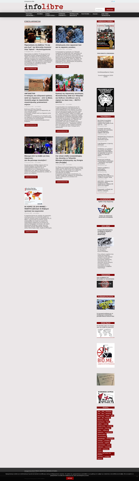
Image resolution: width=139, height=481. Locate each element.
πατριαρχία (108, 446)
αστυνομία (109, 426)
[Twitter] (114, 1)
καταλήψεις (107, 440)
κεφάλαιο (107, 442)
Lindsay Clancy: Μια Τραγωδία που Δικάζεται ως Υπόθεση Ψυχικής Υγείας (106, 176)
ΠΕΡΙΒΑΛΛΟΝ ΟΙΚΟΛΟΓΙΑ (74, 14)
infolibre (38, 51)
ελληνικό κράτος (102, 434)
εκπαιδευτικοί (108, 432)
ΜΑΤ (112, 415)
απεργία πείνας (101, 426)
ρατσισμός (100, 456)
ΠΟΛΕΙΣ (95, 14)
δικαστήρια (107, 428)
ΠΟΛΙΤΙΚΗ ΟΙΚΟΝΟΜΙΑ (29, 14)
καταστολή (100, 442)
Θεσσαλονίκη (101, 415)
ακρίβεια (100, 424)
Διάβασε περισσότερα (31, 68)
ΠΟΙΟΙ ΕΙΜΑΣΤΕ (101, 53)
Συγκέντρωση (101, 421)
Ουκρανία (107, 417)
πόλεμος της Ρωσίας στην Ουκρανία (104, 454)
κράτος (109, 444)
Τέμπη (107, 421)
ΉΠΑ (99, 411)
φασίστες (100, 458)
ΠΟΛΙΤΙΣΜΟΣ (85, 14)
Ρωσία (106, 419)
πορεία (99, 449)
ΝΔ (103, 417)
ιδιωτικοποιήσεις (102, 436)
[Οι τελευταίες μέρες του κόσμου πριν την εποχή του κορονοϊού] (105, 337)
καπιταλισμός (110, 438)
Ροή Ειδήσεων (106, 116)
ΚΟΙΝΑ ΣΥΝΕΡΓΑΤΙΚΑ (50, 14)
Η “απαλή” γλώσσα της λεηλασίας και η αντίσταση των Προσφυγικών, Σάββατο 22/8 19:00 (105, 130)
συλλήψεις (107, 456)
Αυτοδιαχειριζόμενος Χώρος (106, 72)
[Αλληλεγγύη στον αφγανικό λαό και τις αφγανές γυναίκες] (70, 35)
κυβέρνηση (100, 446)
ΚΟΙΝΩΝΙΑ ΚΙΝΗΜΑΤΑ (62, 14)
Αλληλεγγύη (109, 411)
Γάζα (99, 413)
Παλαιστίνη (100, 419)
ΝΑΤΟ (99, 417)
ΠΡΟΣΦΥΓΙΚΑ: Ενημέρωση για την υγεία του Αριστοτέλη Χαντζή (105, 138)
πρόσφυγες (106, 449)
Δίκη (103, 413)
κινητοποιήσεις (101, 444)
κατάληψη (100, 440)
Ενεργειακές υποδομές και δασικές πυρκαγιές (105, 190)
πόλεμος (100, 451)
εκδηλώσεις (100, 432)
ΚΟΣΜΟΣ (40, 14)
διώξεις (99, 430)
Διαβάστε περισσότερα (104, 267)
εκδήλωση (105, 430)
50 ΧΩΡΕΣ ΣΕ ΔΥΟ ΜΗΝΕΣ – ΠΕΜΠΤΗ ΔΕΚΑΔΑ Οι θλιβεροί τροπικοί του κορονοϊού (36, 209)
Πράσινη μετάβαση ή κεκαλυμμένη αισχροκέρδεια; (103, 169)
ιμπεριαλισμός (101, 438)
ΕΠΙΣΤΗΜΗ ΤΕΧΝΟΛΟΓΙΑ (106, 14)
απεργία (106, 424)
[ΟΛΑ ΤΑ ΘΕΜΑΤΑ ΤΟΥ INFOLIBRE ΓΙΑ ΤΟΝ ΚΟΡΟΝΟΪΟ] (105, 287)
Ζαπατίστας (108, 413)
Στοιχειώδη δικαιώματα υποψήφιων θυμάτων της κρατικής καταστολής (105, 232)
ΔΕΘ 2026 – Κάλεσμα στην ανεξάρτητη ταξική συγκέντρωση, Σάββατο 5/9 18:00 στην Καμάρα (105, 183)
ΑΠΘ (103, 411)
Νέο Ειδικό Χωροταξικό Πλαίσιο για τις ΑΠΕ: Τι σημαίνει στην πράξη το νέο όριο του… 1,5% (105, 122)
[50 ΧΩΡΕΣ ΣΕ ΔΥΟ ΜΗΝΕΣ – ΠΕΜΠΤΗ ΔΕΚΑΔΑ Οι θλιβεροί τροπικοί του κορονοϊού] (38, 196)
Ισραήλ (107, 415)
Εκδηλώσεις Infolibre (105, 21)
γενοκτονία (100, 428)
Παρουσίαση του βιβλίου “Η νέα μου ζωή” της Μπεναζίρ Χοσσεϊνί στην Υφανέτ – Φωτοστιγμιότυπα (37, 47)
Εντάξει (70, 478)
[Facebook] (112, 1)
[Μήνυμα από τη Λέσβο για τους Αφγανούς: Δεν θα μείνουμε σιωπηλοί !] (38, 146)
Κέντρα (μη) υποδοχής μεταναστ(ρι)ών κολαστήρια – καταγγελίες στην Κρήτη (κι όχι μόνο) (105, 161)
